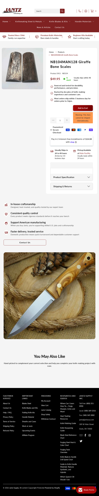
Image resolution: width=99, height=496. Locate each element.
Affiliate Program (28, 435)
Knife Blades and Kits (30, 408)
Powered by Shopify (52, 488)
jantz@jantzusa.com (86, 420)
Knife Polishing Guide (68, 423)
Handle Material (28, 417)
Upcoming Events (28, 431)
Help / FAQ (7, 412)
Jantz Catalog (46, 410)
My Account (45, 401)
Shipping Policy (8, 426)
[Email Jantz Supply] (81, 435)
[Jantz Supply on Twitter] (81, 441)
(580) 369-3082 (89, 415)
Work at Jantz (27, 426)
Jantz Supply (14, 488)
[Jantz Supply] (12, 11)
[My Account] (85, 11)
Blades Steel (26, 403)
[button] (7, 21)
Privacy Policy (8, 417)
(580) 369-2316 (90, 411)
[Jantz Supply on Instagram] (90, 435)
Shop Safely (45, 414)
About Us (6, 403)
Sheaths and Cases (29, 421)
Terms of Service (9, 421)
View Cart (44, 405)
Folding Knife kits (28, 412)
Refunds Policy (8, 431)
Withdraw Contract (48, 419)
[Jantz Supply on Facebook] (85, 435)
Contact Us (24, 242)
